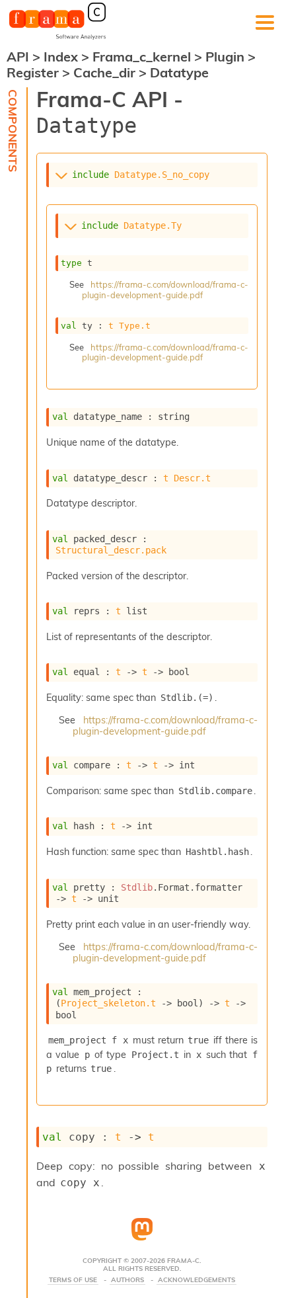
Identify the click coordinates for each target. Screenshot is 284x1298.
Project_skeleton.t (108, 1003)
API (18, 56)
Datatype (179, 72)
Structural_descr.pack (110, 550)
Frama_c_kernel (143, 56)
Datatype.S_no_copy (161, 174)
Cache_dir (106, 72)
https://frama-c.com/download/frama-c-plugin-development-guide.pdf (165, 289)
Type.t (135, 326)
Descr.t (192, 478)
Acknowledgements (196, 1280)
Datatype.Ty (153, 225)
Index (62, 56)
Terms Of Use (73, 1280)
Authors (127, 1280)
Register (34, 72)
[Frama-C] (57, 38)
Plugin (226, 56)
